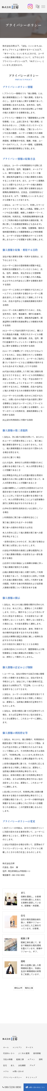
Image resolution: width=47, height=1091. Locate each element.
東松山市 (18, 988)
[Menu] (43, 6)
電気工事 (29, 988)
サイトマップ (31, 1077)
